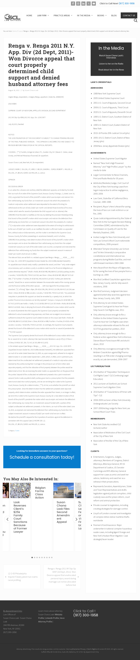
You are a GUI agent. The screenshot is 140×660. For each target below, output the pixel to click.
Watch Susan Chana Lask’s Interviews (111, 56)
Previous (8, 519)
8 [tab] (49, 557)
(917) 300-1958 (126, 3)
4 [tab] (39, 557)
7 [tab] (47, 557)
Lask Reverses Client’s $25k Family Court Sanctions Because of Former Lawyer (20, 517)
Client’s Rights (92, 649)
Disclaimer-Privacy (79, 649)
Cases (17, 430)
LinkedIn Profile (52, 618)
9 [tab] (51, 557)
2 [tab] (34, 557)
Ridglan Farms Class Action (40, 493)
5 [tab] (42, 557)
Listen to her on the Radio (111, 63)
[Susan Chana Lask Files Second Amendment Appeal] (63, 490)
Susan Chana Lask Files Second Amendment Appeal (63, 512)
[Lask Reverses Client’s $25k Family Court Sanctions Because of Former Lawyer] (20, 490)
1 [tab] (32, 557)
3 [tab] (37, 557)
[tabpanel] (42, 517)
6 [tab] (44, 557)
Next (76, 519)
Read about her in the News (111, 69)
